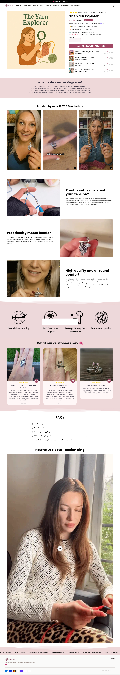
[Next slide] (111, 141)
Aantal (71, 37)
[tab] (59, 172)
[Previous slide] (9, 141)
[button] (113, 5)
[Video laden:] (60, 548)
